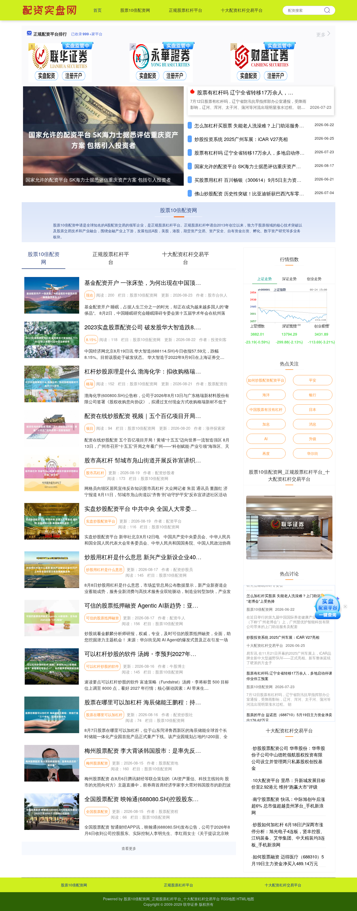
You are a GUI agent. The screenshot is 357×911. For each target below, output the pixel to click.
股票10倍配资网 (135, 10)
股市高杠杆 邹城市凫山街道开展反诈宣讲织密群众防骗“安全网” (164, 460)
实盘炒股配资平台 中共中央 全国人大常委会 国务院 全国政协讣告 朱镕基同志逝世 (188, 508)
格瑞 (89, 383)
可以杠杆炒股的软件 (102, 666)
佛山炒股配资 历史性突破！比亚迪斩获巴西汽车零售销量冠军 (258, 193)
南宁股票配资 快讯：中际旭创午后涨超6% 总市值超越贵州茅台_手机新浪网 (288, 806)
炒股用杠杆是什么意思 (104, 569)
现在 (89, 295)
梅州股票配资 (97, 763)
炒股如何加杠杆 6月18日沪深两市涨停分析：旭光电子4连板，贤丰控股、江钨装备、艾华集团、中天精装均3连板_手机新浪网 (288, 834)
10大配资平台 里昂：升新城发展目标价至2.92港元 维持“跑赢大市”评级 (288, 783)
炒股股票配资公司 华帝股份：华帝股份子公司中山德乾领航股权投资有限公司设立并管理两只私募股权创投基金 (288, 758)
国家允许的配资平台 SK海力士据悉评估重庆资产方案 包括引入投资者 (98, 179)
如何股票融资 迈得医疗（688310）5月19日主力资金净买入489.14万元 (287, 860)
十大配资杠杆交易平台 (242, 10)
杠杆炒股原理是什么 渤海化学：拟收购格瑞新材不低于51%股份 (165, 371)
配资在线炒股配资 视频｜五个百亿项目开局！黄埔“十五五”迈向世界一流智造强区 (187, 415)
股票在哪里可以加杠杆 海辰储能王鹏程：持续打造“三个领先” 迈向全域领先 (179, 702)
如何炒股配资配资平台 (266, 380)
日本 (312, 409)
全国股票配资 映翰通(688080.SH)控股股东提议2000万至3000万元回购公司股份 (185, 799)
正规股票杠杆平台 (185, 10)
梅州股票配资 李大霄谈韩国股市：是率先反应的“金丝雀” (156, 750)
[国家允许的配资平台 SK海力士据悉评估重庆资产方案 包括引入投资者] (103, 139)
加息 (266, 424)
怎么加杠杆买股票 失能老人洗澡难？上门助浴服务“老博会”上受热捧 (264, 125)
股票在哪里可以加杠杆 (104, 714)
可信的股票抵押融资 (102, 617)
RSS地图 (228, 898)
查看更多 (129, 848)
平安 (312, 380)
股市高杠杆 (95, 472)
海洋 (266, 394)
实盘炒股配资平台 (100, 521)
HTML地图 (245, 898)
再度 (266, 453)
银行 (312, 394)
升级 (312, 438)
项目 (89, 428)
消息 (312, 424)
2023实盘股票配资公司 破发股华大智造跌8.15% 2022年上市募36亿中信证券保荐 (187, 327)
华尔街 (312, 453)
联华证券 (190, 904)
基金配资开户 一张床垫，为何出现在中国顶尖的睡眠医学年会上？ (168, 282)
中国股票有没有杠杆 (266, 409)
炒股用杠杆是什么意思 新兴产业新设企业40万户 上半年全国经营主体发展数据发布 (189, 557)
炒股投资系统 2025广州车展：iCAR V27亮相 (241, 138)
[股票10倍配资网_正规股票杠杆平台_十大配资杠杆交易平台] (50, 9)
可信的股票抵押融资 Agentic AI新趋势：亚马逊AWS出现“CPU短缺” (170, 605)
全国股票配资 (97, 811)
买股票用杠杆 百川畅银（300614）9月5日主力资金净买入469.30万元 (266, 179)
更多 (321, 34)
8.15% (91, 339)
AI (266, 438)
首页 (97, 10)
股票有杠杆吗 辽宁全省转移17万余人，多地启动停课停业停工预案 (274, 92)
